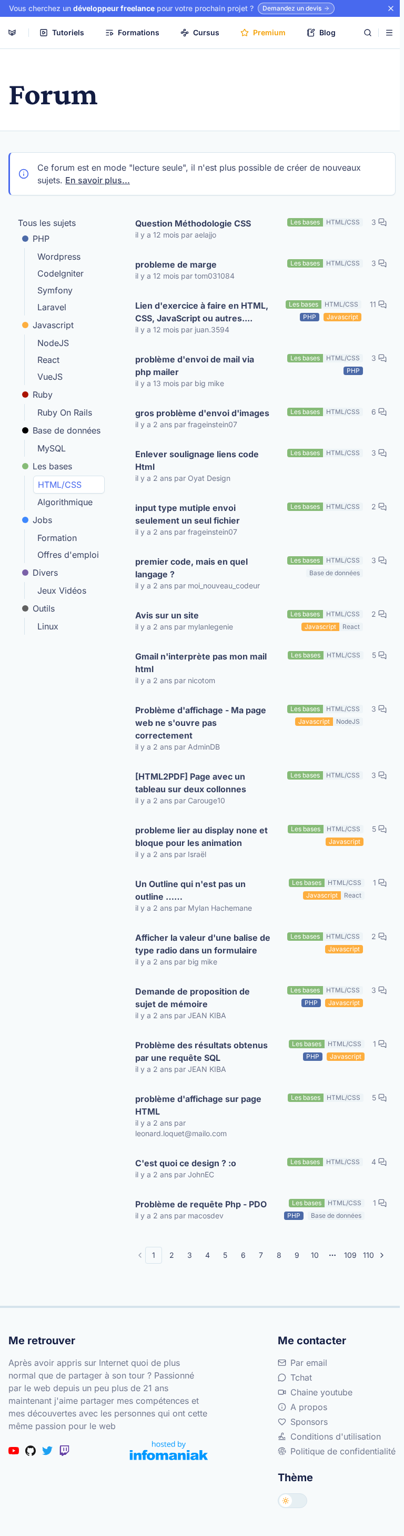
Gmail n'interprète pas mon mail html (201, 662)
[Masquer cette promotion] (391, 8)
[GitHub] (30, 1450)
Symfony (55, 290)
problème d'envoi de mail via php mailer (194, 365)
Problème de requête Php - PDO (201, 1204)
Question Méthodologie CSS (193, 223)
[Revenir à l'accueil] (12, 32)
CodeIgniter (60, 273)
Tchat (301, 1377)
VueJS (50, 376)
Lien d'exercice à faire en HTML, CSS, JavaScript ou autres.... (201, 311)
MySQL (51, 448)
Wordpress (58, 256)
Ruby (43, 394)
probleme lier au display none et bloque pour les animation (201, 836)
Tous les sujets (47, 223)
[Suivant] (382, 1255)
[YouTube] (13, 1450)
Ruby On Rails (64, 412)
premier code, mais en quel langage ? (191, 567)
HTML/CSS (60, 484)
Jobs (42, 520)
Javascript (53, 325)
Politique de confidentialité (343, 1451)
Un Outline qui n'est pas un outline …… (190, 890)
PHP (41, 238)
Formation (57, 538)
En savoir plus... (97, 180)
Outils (44, 608)
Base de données (66, 430)
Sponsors (309, 1421)
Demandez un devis (291, 8)
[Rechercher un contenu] (367, 32)
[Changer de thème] (292, 1500)
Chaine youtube (321, 1392)
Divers (45, 572)
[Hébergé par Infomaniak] (168, 1450)
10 (315, 1255)
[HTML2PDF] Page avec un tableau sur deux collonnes (190, 782)
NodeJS (53, 343)
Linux (47, 626)
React (48, 360)
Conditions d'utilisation (335, 1436)
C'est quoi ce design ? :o (185, 1163)
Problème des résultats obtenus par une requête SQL (201, 1051)
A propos (308, 1407)
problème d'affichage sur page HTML (198, 1105)
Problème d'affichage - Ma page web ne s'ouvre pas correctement (200, 723)
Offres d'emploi (68, 554)
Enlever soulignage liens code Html (197, 460)
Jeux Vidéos (61, 590)
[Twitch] (64, 1450)
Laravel (51, 307)
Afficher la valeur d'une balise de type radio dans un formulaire (202, 944)
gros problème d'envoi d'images (202, 413)
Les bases (52, 466)
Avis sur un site (167, 615)
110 (368, 1255)
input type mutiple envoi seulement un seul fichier (187, 514)
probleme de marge (176, 264)
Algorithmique (65, 502)
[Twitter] (47, 1450)
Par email (308, 1362)
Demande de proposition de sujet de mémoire (192, 997)
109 (350, 1255)
